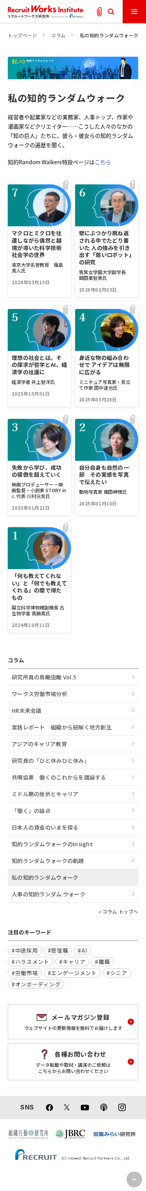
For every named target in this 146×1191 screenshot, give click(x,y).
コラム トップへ (120, 911)
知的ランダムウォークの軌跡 (48, 861)
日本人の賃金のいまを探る (45, 827)
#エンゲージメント (72, 973)
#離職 (102, 961)
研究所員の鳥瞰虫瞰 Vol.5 (44, 677)
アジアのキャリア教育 (39, 744)
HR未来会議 (27, 710)
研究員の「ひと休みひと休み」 (51, 760)
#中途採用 (25, 950)
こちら (103, 162)
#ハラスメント (30, 961)
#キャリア (72, 961)
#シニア (117, 973)
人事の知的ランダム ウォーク (48, 894)
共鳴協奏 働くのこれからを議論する (59, 777)
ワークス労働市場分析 (39, 694)
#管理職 (58, 950)
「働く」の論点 (31, 810)
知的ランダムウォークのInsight (52, 844)
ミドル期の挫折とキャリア (45, 794)
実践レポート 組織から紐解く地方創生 (62, 727)
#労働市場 (25, 973)
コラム (58, 35)
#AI (82, 950)
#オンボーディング (36, 984)
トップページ (22, 35)
